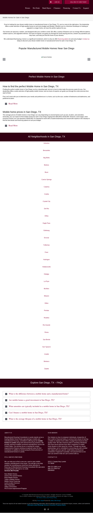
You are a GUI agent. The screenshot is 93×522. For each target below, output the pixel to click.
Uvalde (46, 354)
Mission (46, 296)
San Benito (46, 339)
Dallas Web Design (56, 500)
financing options (63, 39)
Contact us (85, 39)
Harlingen (46, 259)
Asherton (46, 143)
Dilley (46, 216)
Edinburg (46, 230)
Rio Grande (46, 325)
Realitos (46, 318)
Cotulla (46, 194)
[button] (46, 103)
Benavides (46, 150)
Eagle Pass (46, 223)
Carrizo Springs (47, 179)
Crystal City (46, 201)
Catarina (46, 187)
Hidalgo (46, 274)
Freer (46, 252)
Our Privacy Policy (52, 497)
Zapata (46, 368)
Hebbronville (46, 267)
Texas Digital (40, 500)
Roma (46, 332)
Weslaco (46, 361)
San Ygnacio (46, 347)
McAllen (46, 288)
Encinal (46, 237)
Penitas (46, 310)
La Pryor (46, 281)
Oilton (46, 303)
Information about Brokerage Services (38, 505)
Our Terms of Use (41, 497)
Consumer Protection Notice (58, 505)
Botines (46, 165)
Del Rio (46, 208)
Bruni (46, 172)
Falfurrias (47, 245)
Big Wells (46, 157)
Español (86, 8)
